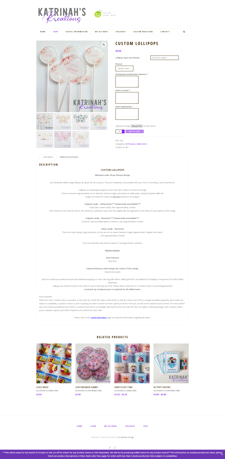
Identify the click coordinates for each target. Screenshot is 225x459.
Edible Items (142, 144)
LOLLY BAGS (42, 387)
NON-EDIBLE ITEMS (95, 391)
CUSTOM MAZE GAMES (86, 387)
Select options (132, 366)
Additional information (69, 157)
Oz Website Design (126, 437)
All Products (131, 144)
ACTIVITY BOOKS (162, 387)
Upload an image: (123, 126)
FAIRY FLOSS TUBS (123, 387)
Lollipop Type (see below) (127, 57)
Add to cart (134, 131)
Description (48, 157)
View (54, 361)
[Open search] (184, 32)
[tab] (48, 157)
